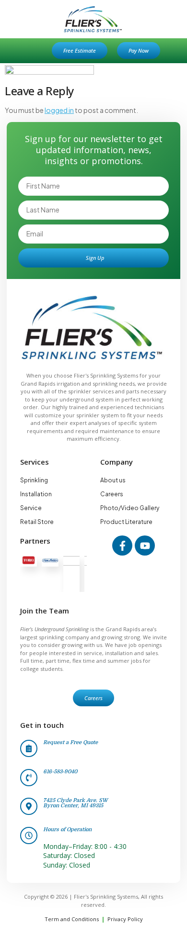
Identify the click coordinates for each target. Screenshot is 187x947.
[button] (34, 51)
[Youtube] (145, 545)
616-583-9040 (60, 772)
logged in (59, 110)
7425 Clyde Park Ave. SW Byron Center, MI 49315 (75, 803)
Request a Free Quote (70, 742)
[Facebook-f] (122, 545)
